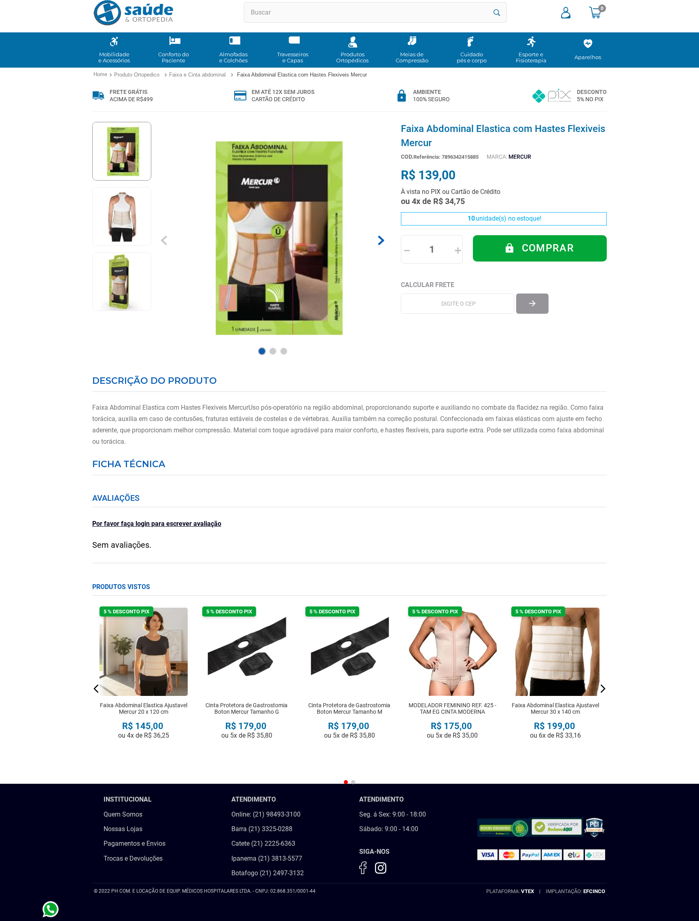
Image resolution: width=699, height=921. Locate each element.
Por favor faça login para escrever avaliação (156, 524)
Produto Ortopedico (136, 75)
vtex (527, 891)
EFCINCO (594, 891)
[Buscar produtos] (496, 12)
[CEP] (457, 304)
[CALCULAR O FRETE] (532, 304)
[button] (96, 689)
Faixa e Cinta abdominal (197, 75)
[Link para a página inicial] (100, 75)
